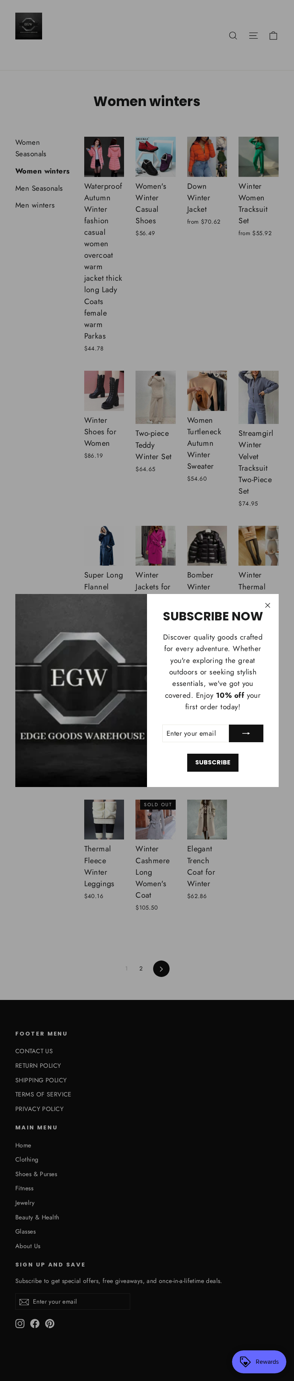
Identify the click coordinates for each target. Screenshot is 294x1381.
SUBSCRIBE (212, 762)
